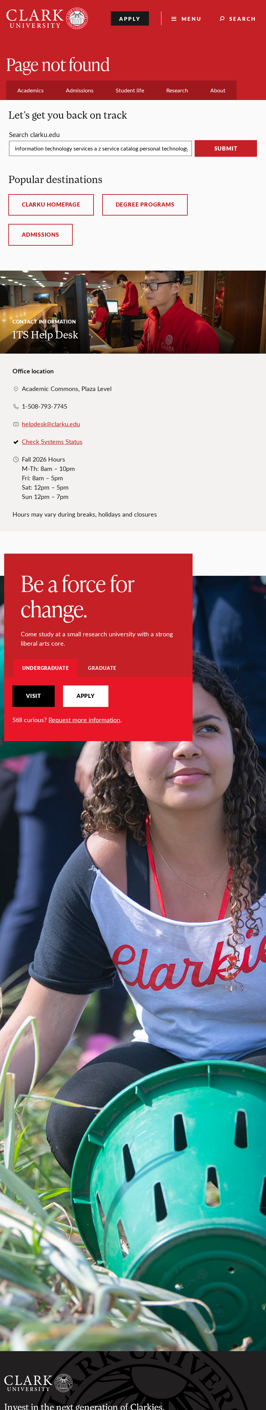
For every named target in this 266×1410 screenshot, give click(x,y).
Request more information (84, 720)
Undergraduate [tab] (45, 667)
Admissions (40, 234)
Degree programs (145, 204)
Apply (130, 18)
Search (242, 18)
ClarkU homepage (51, 204)
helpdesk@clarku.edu (51, 424)
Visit (33, 696)
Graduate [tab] (102, 667)
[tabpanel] (98, 705)
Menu (191, 18)
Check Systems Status (52, 441)
